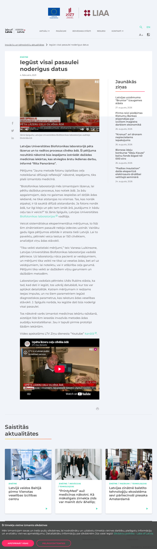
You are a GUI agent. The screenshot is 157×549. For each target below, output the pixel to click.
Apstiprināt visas (18, 543)
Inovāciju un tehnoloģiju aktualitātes (24, 44)
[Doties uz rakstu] (46, 508)
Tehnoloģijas (66, 486)
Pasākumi (125, 483)
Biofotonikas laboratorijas (37, 216)
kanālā (89, 333)
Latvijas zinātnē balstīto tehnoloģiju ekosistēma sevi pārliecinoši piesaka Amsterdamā (128, 493)
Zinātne (24, 57)
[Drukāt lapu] (97, 408)
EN (148, 27)
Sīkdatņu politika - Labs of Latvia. (133, 533)
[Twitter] (12, 130)
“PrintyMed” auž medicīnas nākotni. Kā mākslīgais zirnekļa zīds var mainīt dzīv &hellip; (77, 496)
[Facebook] (12, 123)
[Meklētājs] (141, 27)
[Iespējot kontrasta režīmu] (148, 34)
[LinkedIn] (12, 138)
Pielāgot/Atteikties (53, 543)
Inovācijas (75, 483)
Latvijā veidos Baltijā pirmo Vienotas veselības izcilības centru (25, 493)
